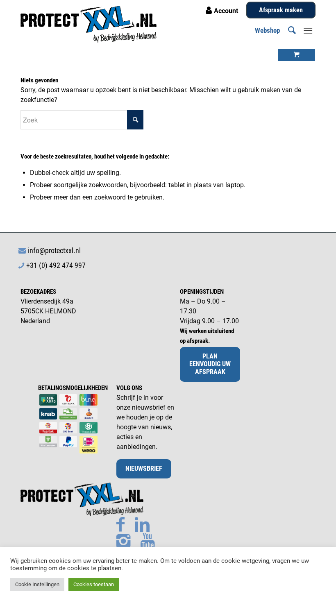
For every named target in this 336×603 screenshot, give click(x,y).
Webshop (267, 30)
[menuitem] (288, 30)
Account (226, 11)
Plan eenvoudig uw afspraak (210, 364)
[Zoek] (288, 30)
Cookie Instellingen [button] (37, 584)
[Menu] (308, 30)
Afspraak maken (281, 10)
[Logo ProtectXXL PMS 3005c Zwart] (88, 24)
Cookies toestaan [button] (93, 584)
